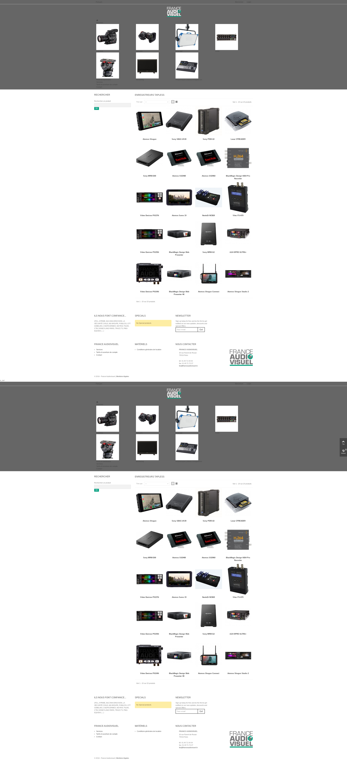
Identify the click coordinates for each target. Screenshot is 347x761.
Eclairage (179, 51)
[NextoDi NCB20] (208, 197)
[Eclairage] (193, 37)
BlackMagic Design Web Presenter (179, 253)
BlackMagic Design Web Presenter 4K (179, 293)
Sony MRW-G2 (209, 252)
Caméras (99, 51)
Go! (201, 329)
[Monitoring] (154, 65)
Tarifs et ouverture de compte (107, 85)
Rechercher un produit (102, 101)
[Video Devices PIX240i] (149, 274)
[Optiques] (154, 37)
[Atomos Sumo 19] (179, 197)
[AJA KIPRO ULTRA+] (238, 234)
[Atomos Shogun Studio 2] (238, 274)
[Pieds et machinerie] (114, 65)
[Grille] (172, 101)
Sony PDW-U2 (208, 139)
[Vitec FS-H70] (238, 197)
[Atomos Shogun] (149, 121)
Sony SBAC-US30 (179, 139)
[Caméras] (114, 37)
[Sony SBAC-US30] (179, 121)
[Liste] (176, 101)
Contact (99, 87)
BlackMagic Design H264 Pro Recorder (238, 177)
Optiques (139, 51)
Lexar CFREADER (238, 139)
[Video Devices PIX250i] (149, 234)
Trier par (139, 102)
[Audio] (233, 37)
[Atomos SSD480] (179, 158)
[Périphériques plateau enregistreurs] (193, 65)
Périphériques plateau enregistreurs (189, 80)
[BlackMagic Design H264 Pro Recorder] (238, 158)
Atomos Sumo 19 (179, 215)
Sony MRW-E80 (149, 176)
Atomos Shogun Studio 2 (238, 292)
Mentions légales (122, 376)
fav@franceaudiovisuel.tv (188, 366)
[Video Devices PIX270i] (149, 197)
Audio (217, 51)
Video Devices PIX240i (149, 292)
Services (99, 82)
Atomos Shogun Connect (208, 292)
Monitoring (140, 80)
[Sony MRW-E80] (149, 158)
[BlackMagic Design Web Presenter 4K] (179, 274)
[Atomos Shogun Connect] (208, 274)
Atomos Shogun (149, 139)
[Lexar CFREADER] (238, 121)
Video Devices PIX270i (149, 215)
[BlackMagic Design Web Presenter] (179, 234)
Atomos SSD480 (179, 176)
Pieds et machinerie (103, 80)
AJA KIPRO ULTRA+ (238, 252)
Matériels (99, 23)
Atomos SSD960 (208, 176)
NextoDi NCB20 (208, 215)
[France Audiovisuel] (173, 12)
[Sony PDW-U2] (208, 121)
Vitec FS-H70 (238, 215)
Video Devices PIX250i (149, 252)
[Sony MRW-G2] (208, 234)
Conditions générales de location (148, 350)
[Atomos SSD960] (208, 158)
